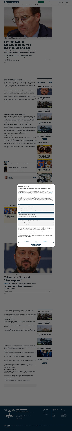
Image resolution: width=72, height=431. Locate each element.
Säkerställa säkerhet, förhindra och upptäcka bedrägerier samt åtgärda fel (29, 220)
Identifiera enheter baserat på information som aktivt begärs (27, 216)
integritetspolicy (28, 236)
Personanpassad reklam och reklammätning (25, 208)
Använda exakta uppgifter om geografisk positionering (27, 214)
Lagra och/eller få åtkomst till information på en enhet (27, 206)
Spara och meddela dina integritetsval (24, 224)
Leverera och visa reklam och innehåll (24, 222)
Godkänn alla (45, 241)
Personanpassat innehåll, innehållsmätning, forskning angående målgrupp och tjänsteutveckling (33, 210)
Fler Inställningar (26, 241)
